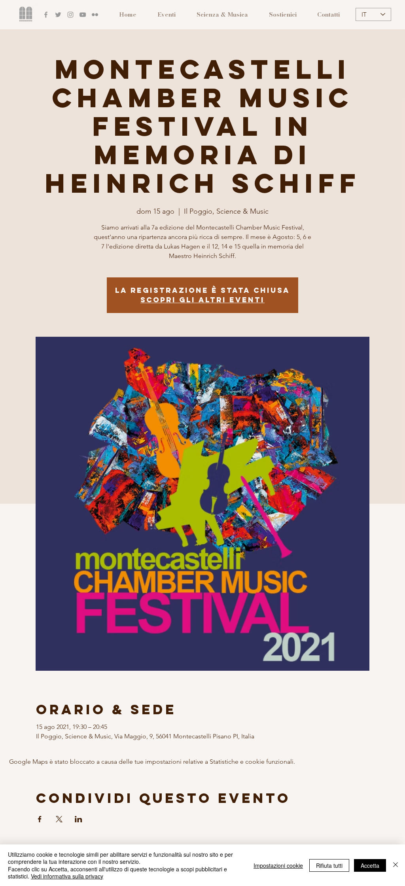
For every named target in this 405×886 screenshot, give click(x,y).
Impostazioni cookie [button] (278, 865)
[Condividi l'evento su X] (59, 819)
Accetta (370, 865)
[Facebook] (46, 15)
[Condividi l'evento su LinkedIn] (78, 819)
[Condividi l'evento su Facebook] (40, 819)
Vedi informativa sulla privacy (67, 876)
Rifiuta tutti (329, 865)
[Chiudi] (395, 865)
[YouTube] (83, 15)
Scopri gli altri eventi (202, 299)
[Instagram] (70, 15)
